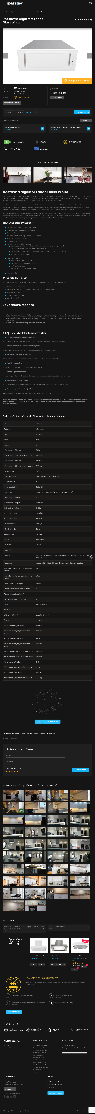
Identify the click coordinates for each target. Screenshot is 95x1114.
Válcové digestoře (39, 1057)
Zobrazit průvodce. (12, 103)
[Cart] (90, 3)
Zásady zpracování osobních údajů (73, 1048)
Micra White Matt (38, 956)
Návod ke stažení (51, 722)
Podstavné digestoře (25, 12)
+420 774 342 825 (58, 93)
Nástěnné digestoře (39, 1060)
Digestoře (14, 12)
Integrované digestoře (40, 1067)
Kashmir (26, 88)
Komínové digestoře (39, 1048)
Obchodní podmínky (68, 1045)
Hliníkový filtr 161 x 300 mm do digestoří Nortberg (66, 128)
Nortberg (6, 12)
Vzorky (35, 1072)
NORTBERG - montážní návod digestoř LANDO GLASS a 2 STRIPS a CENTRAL (24, 928)
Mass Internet (88, 1111)
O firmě (6, 1045)
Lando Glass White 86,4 (58, 928)
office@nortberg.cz (55, 1084)
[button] (5, 55)
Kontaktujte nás (55, 1093)
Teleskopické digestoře (40, 1065)
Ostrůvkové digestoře (40, 1045)
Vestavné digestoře (39, 1062)
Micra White (56, 956)
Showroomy (10, 1089)
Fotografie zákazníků (79, 80)
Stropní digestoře (39, 1055)
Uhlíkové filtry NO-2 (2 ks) (12, 128)
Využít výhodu (14, 1012)
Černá (20, 88)
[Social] (4, 1096)
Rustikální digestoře (39, 1053)
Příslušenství (37, 1070)
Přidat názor (81, 770)
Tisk (38, 722)
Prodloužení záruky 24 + (75, 142)
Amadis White (78, 956)
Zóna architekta (9, 1048)
